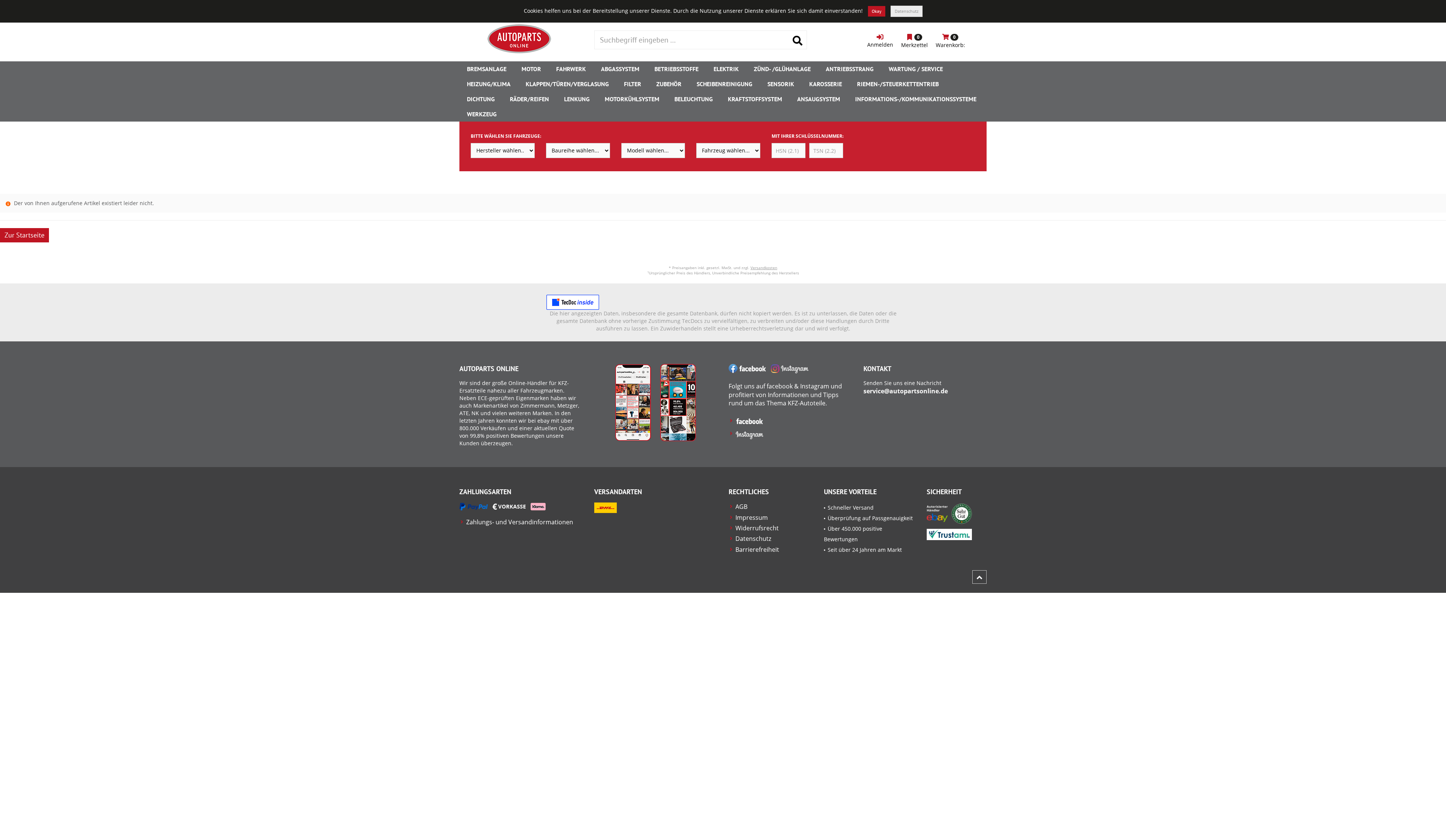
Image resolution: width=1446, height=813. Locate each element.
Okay (877, 11)
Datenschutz (906, 11)
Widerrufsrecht (757, 528)
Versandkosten (763, 267)
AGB (741, 506)
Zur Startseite (24, 235)
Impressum (751, 517)
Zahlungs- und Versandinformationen (519, 522)
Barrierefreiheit (757, 549)
